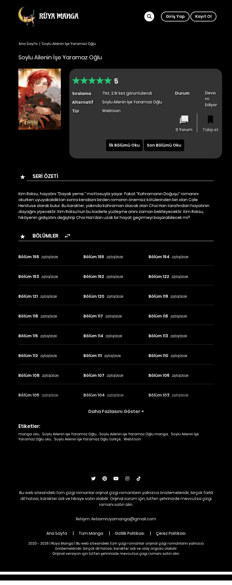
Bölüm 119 (158, 296)
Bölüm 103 (159, 395)
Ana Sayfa (28, 43)
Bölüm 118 (28, 316)
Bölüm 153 (28, 276)
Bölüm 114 (93, 336)
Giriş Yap (175, 16)
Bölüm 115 (28, 336)
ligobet (62, 577)
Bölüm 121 (28, 296)
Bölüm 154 (159, 257)
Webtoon (132, 439)
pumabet (147, 577)
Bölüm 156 (28, 257)
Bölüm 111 (92, 355)
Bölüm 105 (28, 395)
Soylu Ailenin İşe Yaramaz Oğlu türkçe (87, 439)
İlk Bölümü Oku (124, 145)
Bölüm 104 (94, 395)
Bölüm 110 (158, 355)
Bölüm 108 (29, 375)
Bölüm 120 (93, 296)
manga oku (28, 434)
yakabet (125, 577)
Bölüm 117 (93, 316)
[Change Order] (67, 236)
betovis (182, 577)
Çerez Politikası (171, 533)
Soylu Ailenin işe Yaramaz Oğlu (69, 434)
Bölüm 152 (93, 276)
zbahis (106, 577)
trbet (166, 577)
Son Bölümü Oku (164, 145)
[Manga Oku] (48, 16)
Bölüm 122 (159, 276)
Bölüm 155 (93, 257)
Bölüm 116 (158, 316)
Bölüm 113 (158, 336)
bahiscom (204, 577)
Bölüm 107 (93, 375)
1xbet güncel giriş (34, 577)
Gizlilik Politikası (129, 533)
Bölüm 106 (159, 375)
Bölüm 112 (28, 355)
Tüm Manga (91, 533)
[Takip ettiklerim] (210, 120)
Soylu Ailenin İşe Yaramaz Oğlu (69, 43)
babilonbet (84, 577)
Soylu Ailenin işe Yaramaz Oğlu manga (133, 434)
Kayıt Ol (203, 16)
